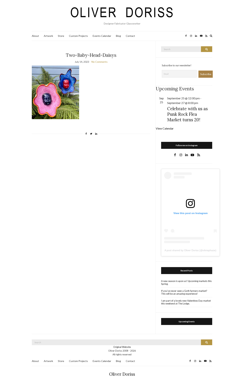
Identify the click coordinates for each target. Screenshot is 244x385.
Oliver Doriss (122, 374)
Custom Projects (78, 35)
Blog (118, 35)
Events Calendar (102, 35)
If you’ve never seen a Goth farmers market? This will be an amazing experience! (184, 292)
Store (61, 35)
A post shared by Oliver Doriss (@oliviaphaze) (190, 250)
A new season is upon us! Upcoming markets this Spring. (186, 282)
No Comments (99, 61)
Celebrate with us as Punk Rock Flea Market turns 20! (187, 114)
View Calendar (165, 128)
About (35, 35)
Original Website (122, 347)
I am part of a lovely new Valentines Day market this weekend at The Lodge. (186, 302)
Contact (130, 35)
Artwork (48, 35)
